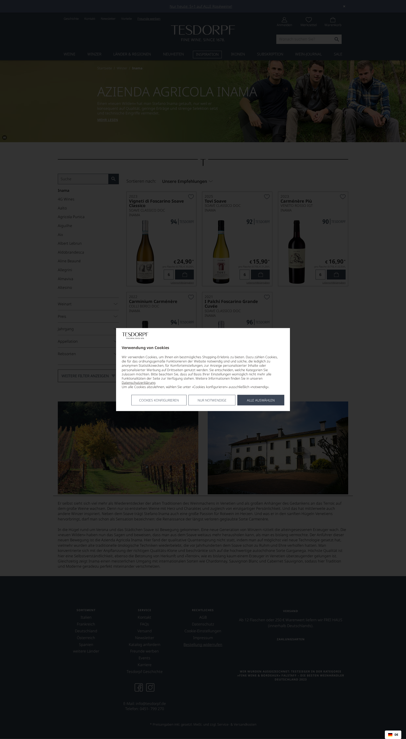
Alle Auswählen (261, 400)
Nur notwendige (212, 400)
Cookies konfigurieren (159, 400)
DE (396, 734)
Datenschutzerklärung (138, 382)
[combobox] (393, 735)
